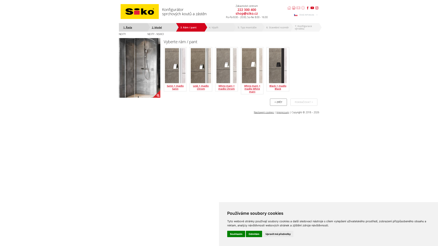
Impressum (282, 112)
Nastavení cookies (264, 112)
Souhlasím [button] (236, 234)
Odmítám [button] (254, 234)
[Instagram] (317, 8)
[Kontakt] (298, 8)
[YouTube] (312, 8)
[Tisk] (294, 8)
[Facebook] (307, 8)
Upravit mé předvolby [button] (278, 234)
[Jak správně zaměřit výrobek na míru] (303, 8)
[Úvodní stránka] (289, 8)
